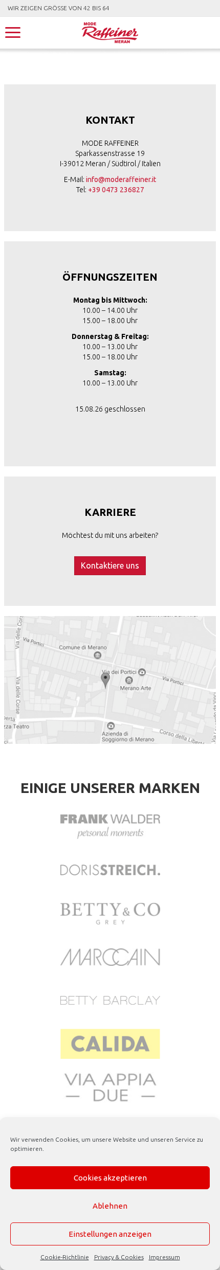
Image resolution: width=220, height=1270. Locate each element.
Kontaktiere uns (110, 565)
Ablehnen (110, 1205)
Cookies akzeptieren (110, 1177)
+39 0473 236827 (116, 190)
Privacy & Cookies (119, 1257)
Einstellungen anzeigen (110, 1234)
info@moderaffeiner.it (121, 179)
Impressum (164, 1257)
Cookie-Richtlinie (64, 1257)
